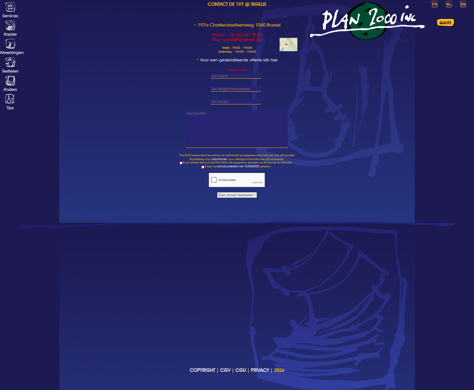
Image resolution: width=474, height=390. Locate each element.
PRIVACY (260, 370)
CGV (225, 370)
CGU (241, 370)
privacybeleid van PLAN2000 (238, 166)
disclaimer (220, 159)
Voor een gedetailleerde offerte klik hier (239, 59)
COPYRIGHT (202, 370)
